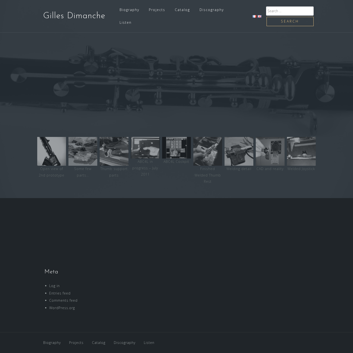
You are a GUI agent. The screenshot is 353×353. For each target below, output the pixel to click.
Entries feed (60, 293)
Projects (157, 9)
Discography (212, 9)
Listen (126, 22)
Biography (129, 9)
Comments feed (63, 300)
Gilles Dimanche (74, 16)
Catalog (182, 9)
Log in (54, 285)
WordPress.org (62, 308)
